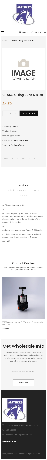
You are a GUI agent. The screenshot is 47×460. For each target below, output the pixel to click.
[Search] (45, 32)
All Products (19, 140)
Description (23, 185)
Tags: (4, 145)
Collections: (7, 140)
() (37, 32)
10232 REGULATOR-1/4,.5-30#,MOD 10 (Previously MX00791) (22, 323)
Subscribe (23, 383)
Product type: (8, 136)
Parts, (21, 145)
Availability (6, 126)
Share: (5, 158)
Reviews (23, 195)
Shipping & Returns (17, 190)
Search (25, 32)
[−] (5, 114)
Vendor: (5, 131)
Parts (27, 140)
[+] (15, 114)
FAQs (36, 190)
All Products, (14, 145)
